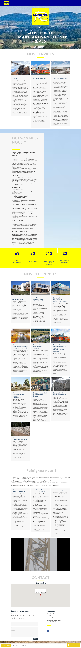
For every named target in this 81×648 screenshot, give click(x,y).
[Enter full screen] (68, 569)
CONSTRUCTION (12, 4)
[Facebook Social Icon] (48, 631)
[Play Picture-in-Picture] (66, 569)
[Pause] (12, 569)
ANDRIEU (9, 2)
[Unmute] (15, 569)
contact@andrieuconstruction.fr (54, 620)
